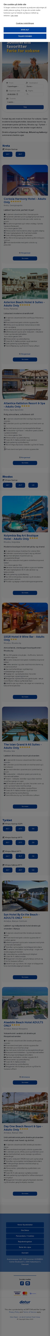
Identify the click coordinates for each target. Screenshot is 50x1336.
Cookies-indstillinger (25, 23)
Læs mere (14, 16)
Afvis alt (25, 30)
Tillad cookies (25, 36)
